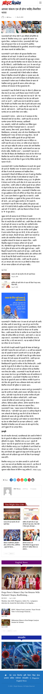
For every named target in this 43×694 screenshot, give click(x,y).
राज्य (14, 675)
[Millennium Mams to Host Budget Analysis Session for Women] (6, 622)
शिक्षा (34, 675)
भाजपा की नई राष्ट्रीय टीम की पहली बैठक (23, 274)
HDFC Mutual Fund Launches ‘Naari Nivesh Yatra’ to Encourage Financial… (25, 610)
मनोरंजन (18, 678)
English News (21, 681)
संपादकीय (25, 678)
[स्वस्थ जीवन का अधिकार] (22, 655)
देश (10, 675)
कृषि (25, 675)
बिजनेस (19, 675)
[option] (22, 655)
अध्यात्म (6, 678)
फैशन (29, 675)
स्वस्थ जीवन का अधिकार (21, 666)
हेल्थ (38, 675)
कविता (12, 678)
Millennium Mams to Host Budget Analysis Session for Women (25, 621)
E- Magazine (34, 678)
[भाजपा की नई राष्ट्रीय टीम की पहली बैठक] (6, 276)
